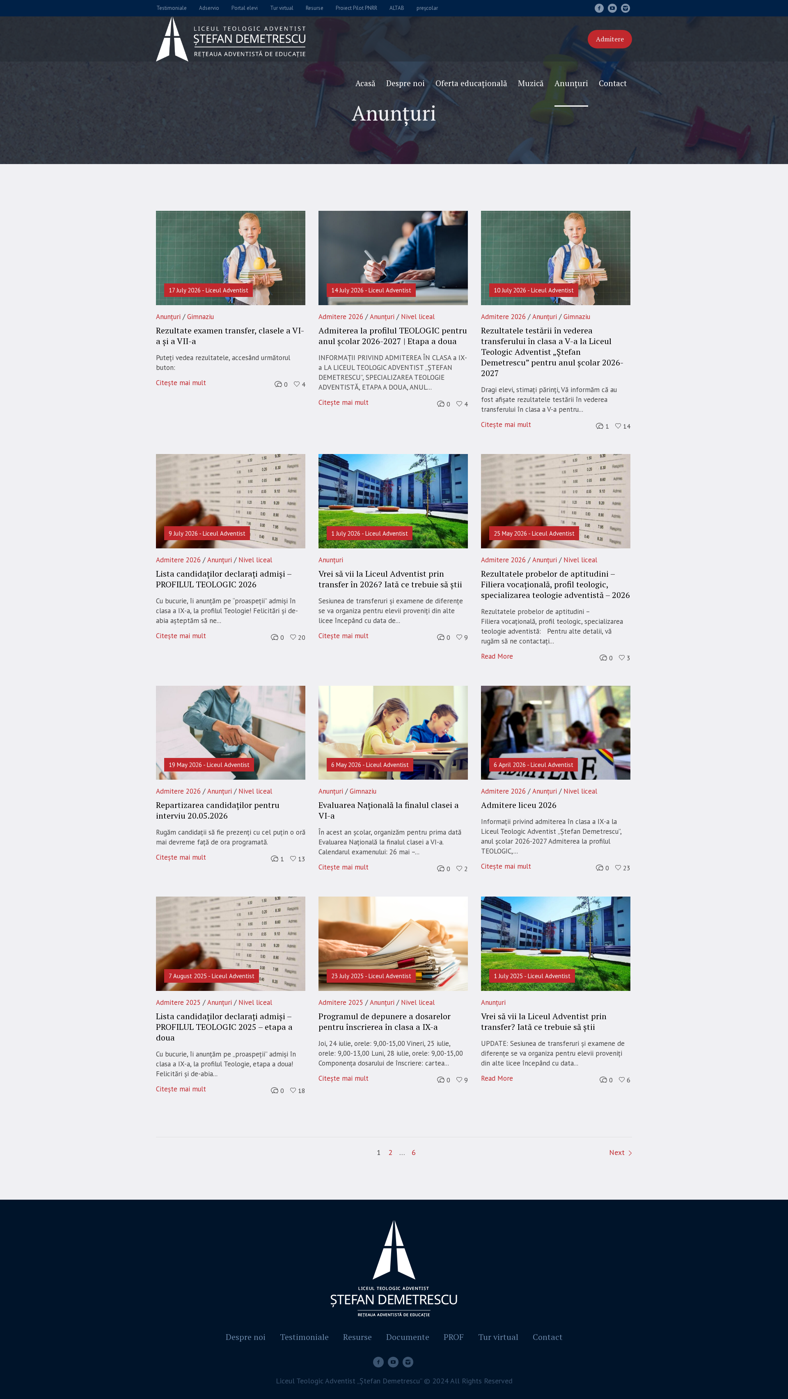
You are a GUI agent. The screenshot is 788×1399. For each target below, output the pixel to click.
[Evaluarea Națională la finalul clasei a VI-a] (393, 733)
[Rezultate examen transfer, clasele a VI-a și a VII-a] (230, 258)
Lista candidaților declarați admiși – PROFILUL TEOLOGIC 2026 (223, 579)
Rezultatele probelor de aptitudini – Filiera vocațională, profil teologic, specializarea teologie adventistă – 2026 (555, 584)
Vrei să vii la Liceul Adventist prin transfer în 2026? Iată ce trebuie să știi (390, 579)
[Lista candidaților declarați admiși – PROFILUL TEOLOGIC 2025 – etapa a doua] (230, 944)
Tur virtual (498, 1337)
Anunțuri (168, 316)
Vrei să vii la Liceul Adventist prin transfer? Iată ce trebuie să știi (544, 1021)
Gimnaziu (200, 316)
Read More (497, 656)
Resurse (357, 1337)
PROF (454, 1337)
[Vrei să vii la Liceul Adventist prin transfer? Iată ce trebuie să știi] (555, 944)
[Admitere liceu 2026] (555, 733)
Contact (548, 1337)
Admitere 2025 (178, 1002)
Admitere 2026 (340, 316)
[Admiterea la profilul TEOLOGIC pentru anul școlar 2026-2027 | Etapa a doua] (393, 258)
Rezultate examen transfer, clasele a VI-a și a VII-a (230, 336)
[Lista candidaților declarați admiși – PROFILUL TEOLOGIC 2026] (230, 501)
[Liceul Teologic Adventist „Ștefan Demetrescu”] (394, 1270)
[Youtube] (612, 8)
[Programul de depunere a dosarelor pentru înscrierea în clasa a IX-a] (393, 944)
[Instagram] (625, 8)
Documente (407, 1337)
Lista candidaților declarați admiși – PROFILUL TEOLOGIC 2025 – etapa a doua (224, 1027)
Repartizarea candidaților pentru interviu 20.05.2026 (217, 810)
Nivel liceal (418, 316)
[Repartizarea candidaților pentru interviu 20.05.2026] (230, 733)
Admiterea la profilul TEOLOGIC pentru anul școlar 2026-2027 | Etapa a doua (392, 336)
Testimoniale (304, 1337)
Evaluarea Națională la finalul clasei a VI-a (388, 810)
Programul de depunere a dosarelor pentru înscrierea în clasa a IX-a (384, 1021)
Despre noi (246, 1337)
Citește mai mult (181, 382)
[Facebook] (599, 8)
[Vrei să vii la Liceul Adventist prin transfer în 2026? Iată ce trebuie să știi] (393, 501)
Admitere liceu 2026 (519, 804)
